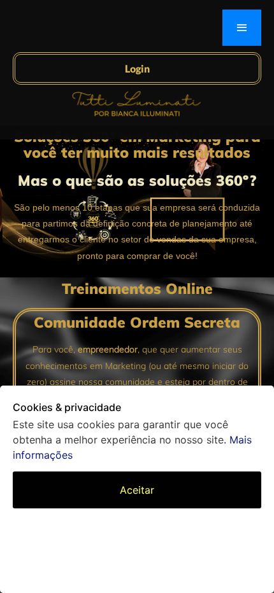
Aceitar (137, 490)
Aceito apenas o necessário (137, 564)
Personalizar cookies (137, 530)
